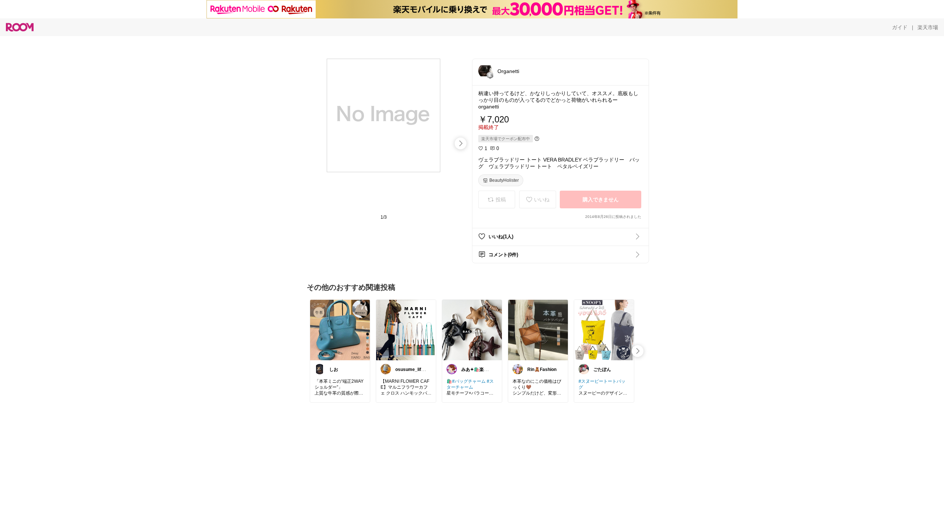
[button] (485, 70)
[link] (340, 330)
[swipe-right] (460, 143)
